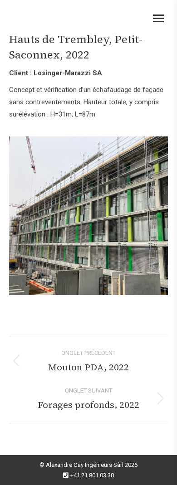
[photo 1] (88, 215)
